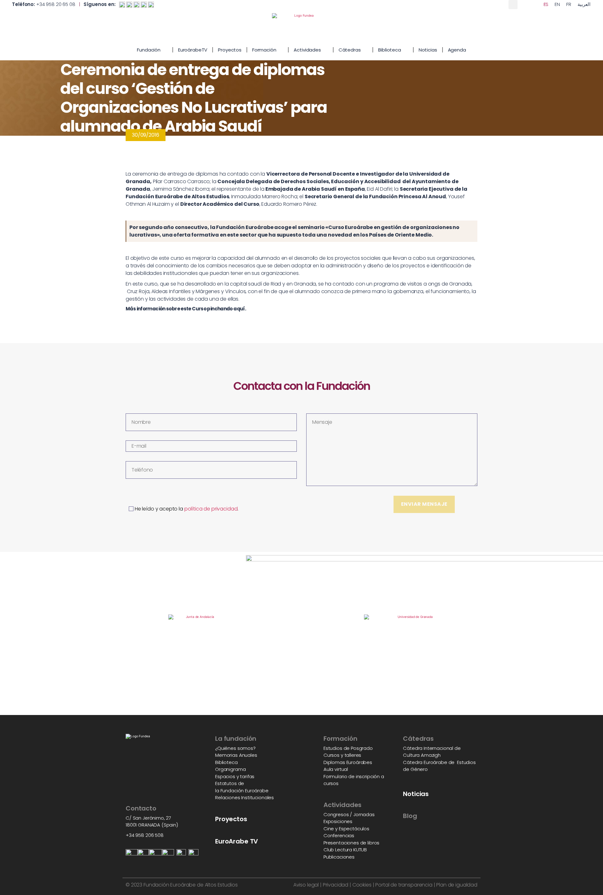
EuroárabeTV (192, 49)
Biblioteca (389, 49)
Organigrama (230, 769)
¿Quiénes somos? (235, 748)
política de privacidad (211, 508)
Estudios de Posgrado (348, 748)
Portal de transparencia (403, 884)
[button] (513, 4)
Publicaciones (339, 857)
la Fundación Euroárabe (242, 790)
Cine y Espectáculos (346, 828)
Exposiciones (337, 821)
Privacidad (335, 884)
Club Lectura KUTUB (345, 849)
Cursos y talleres (342, 755)
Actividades (307, 49)
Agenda (457, 49)
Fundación (148, 49)
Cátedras (350, 49)
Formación (264, 49)
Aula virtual (335, 769)
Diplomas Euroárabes (347, 762)
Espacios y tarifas (234, 776)
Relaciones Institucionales (244, 797)
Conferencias (338, 835)
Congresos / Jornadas (349, 814)
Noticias (428, 49)
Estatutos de (229, 783)
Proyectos (230, 49)
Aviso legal (306, 884)
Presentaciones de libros (351, 842)
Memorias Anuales (236, 755)
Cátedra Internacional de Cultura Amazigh (431, 752)
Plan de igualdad (456, 884)
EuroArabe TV (236, 841)
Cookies (362, 884)
